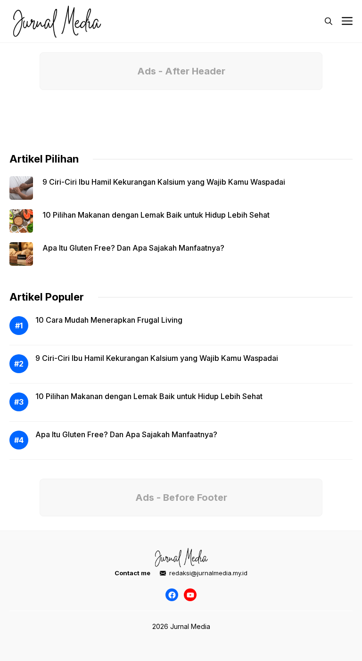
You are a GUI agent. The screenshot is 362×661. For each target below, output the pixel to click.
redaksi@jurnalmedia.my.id (208, 573)
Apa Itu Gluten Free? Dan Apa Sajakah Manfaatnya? (133, 248)
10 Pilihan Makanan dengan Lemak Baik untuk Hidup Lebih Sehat (156, 215)
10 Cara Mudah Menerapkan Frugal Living (108, 320)
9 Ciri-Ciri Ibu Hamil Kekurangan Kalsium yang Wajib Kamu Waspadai (163, 182)
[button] (328, 21)
